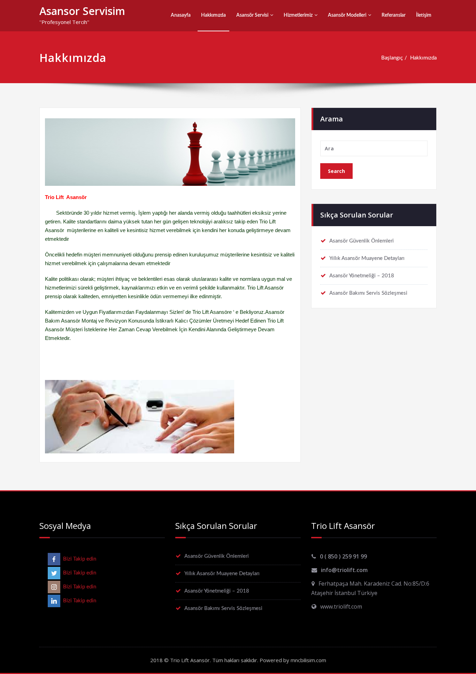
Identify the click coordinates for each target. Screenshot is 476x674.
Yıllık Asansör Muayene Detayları (367, 258)
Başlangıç (392, 58)
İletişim (423, 15)
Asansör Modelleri (347, 15)
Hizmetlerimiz (298, 15)
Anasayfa (181, 15)
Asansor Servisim (82, 11)
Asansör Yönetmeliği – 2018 (361, 275)
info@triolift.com (344, 570)
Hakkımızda (213, 15)
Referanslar (394, 15)
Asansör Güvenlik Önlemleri (361, 241)
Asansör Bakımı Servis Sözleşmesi (368, 293)
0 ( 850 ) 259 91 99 (343, 556)
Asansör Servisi (252, 15)
